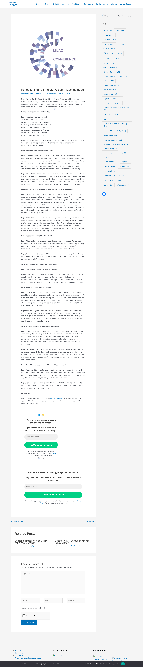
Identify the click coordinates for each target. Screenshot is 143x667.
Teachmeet (109, 176)
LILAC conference (57, 398)
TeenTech (123, 176)
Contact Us (19, 656)
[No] (140, 664)
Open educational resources (115, 153)
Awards (119, 30)
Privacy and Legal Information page (28, 658)
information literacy (114, 114)
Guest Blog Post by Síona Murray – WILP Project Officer (32, 542)
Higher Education (113, 99)
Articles (107, 30)
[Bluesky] (104, 194)
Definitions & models (61, 4)
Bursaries (109, 35)
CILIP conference (110, 48)
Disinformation (109, 76)
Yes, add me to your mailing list (34, 608)
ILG (118, 103)
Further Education (112, 85)
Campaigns (108, 44)
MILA (106, 144)
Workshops (123, 185)
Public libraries (111, 162)
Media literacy (110, 136)
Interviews (40, 93)
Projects (108, 157)
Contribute (19, 653)
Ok (123, 664)
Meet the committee (113, 140)
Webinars (108, 185)
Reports (125, 162)
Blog (37, 4)
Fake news (109, 81)
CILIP (122, 44)
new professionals (121, 144)
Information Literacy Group (121, 4)
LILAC (68, 93)
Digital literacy (112, 72)
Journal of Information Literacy (115, 125)
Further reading (102, 4)
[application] (49, 4)
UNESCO (121, 180)
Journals (107, 131)
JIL (106, 119)
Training (108, 180)
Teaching (75, 4)
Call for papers (111, 40)
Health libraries (110, 90)
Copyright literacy (110, 67)
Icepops (107, 103)
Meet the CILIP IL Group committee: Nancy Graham (72, 542)
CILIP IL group (113, 53)
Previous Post (17, 522)
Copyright (109, 63)
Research (109, 166)
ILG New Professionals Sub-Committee (116, 109)
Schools (124, 166)
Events (123, 76)
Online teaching (110, 149)
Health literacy (110, 94)
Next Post (91, 522)
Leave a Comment (28, 93)
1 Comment (19, 546)
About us (18, 650)
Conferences (111, 58)
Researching (88, 4)
